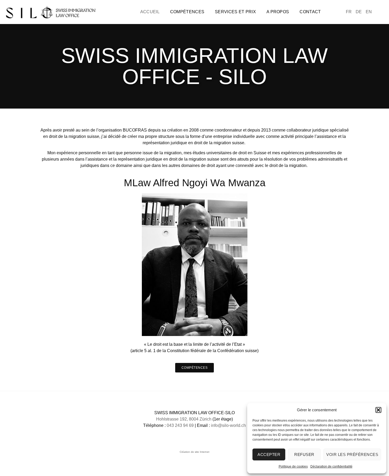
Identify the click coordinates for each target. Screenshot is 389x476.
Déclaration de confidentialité (331, 466)
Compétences (187, 12)
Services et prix (235, 12)
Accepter (268, 454)
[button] (378, 410)
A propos (277, 12)
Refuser (304, 454)
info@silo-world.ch (228, 425)
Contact (310, 12)
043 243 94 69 (180, 425)
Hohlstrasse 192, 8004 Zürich (184, 419)
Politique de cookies (293, 466)
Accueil (150, 12)
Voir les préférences (352, 454)
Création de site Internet (194, 451)
